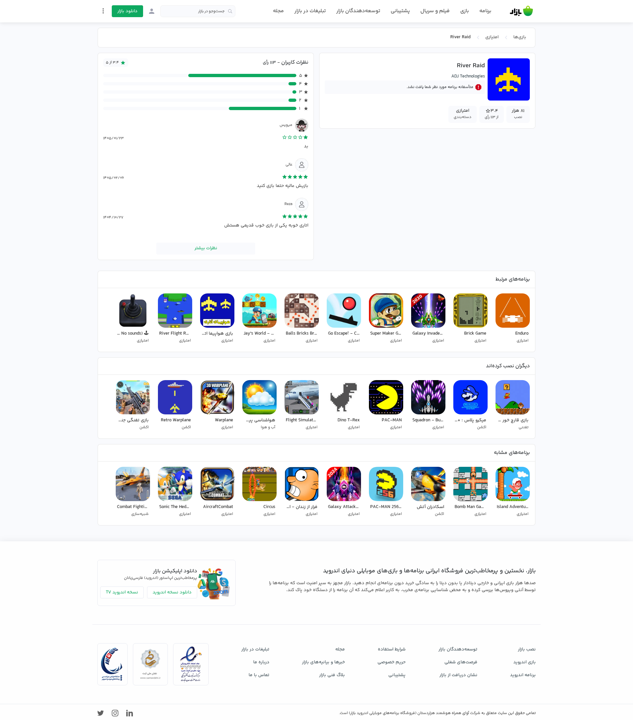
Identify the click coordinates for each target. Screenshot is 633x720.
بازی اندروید (524, 662)
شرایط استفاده (392, 649)
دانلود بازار (127, 11)
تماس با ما (259, 675)
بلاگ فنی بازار (332, 675)
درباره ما (261, 662)
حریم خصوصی (391, 662)
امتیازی (491, 37)
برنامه (485, 11)
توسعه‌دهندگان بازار (358, 11)
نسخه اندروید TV (122, 592)
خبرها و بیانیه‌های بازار (323, 662)
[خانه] (521, 11)
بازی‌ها (519, 37)
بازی (464, 11)
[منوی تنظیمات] (103, 11)
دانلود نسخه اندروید (172, 592)
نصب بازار (527, 649)
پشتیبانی (400, 11)
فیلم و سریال (435, 11)
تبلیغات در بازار (310, 11)
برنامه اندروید (523, 675)
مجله (278, 11)
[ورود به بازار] (152, 11)
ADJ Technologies (468, 76)
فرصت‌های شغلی (460, 662)
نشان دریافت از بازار (458, 675)
